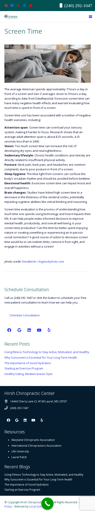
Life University (20, 451)
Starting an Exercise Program (23, 368)
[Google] (6, 5)
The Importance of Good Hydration (27, 363)
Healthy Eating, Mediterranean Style (28, 374)
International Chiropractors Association (36, 445)
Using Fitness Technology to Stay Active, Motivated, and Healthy (46, 352)
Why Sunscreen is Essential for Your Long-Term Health (40, 357)
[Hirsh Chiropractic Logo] (11, 16)
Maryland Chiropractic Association (33, 440)
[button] (91, 16)
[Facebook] (12, 5)
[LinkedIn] (24, 5)
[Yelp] (18, 5)
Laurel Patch (19, 457)
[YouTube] (31, 5)
